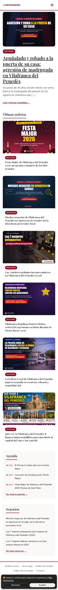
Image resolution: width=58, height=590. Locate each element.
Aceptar (42, 585)
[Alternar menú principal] (52, 5)
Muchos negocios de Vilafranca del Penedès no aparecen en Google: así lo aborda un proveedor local (27, 522)
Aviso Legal (27, 566)
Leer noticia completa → (16, 102)
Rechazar (15, 585)
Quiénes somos (12, 566)
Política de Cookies (44, 566)
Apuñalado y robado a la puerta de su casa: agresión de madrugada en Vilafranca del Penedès (28, 69)
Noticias (9, 51)
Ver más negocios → (16, 551)
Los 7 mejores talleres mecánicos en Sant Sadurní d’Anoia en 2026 (26, 543)
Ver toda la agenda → (16, 494)
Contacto (40, 571)
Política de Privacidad (23, 571)
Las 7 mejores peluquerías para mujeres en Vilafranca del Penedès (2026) (26, 533)
